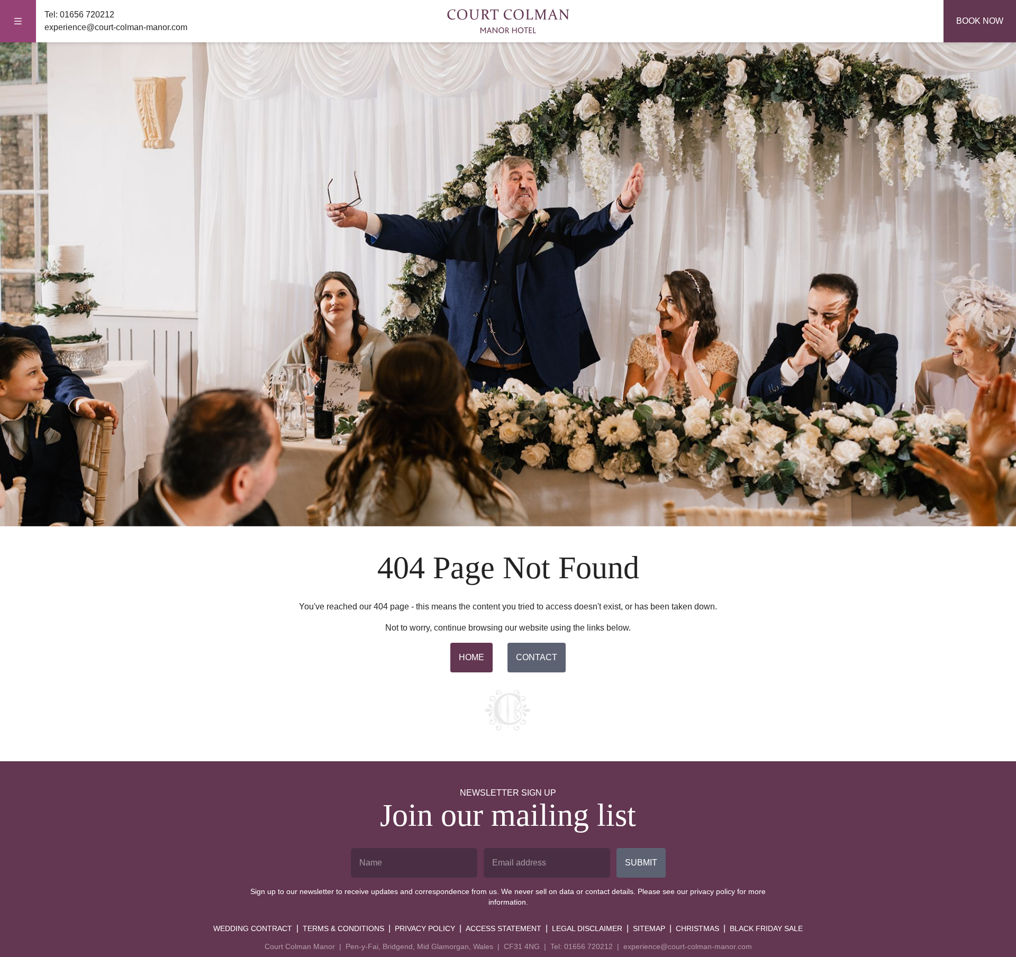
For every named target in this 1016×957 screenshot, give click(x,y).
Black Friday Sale (766, 928)
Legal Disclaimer (587, 928)
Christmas (697, 928)
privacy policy (712, 891)
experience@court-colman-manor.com (115, 27)
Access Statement (503, 928)
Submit (641, 862)
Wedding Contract (252, 928)
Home (471, 657)
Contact (536, 657)
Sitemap (649, 928)
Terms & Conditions (343, 928)
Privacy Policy (425, 928)
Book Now (979, 20)
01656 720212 (87, 14)
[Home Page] (508, 21)
